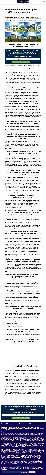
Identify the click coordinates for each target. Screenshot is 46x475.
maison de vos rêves (10, 385)
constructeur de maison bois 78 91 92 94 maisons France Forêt (18, 432)
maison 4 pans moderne (18, 377)
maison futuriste (28, 377)
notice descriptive (10, 389)
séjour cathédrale (17, 380)
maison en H (8, 379)
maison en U (15, 379)
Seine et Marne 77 (27, 393)
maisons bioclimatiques (15, 382)
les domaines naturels (34, 431)
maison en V (21, 379)
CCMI (39, 388)
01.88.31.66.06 (32, 55)
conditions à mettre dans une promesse (15, 390)
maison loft (20, 373)
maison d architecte (29, 383)
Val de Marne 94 (18, 393)
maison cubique (33, 373)
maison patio (26, 373)
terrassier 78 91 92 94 (11, 431)
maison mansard (13, 373)
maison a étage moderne (18, 376)
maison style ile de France (29, 375)
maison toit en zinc (28, 379)
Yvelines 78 (34, 392)
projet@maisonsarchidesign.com (17, 55)
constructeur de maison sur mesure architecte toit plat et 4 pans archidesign (22, 433)
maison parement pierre (17, 375)
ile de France (16, 392)
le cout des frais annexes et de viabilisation (25, 389)
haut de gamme (21, 383)
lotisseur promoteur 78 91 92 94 (22, 431)
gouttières (29, 386)
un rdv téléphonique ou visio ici (22, 53)
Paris (7, 395)
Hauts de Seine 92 (10, 393)
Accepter (31, 472)
